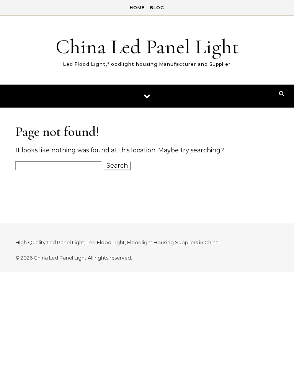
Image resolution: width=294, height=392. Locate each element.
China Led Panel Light (147, 46)
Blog (157, 7)
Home (137, 7)
